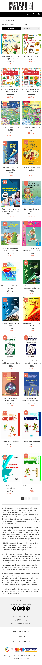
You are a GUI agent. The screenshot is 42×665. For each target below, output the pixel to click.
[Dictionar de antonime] (31, 424)
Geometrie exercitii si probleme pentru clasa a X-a (10, 362)
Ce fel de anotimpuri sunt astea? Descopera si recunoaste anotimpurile (10, 249)
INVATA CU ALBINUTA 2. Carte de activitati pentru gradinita (10, 90)
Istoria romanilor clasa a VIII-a (10, 324)
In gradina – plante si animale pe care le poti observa (10, 57)
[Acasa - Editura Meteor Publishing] (21, 6)
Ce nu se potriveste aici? (31, 210)
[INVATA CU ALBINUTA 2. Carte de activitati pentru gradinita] (10, 77)
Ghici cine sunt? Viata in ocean (10, 287)
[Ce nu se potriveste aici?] (31, 193)
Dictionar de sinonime (10, 441)
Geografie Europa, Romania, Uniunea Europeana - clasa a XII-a (31, 287)
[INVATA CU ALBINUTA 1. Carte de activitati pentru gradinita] (31, 77)
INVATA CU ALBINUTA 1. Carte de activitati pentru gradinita (31, 90)
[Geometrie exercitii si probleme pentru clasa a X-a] (10, 347)
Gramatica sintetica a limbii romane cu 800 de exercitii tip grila (10, 210)
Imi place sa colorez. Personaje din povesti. (31, 249)
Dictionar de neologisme (10, 487)
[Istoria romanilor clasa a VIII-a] (10, 309)
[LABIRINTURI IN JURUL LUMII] (10, 113)
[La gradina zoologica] (31, 44)
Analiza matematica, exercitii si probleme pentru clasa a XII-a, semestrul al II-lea (32, 362)
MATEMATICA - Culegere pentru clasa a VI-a (31, 399)
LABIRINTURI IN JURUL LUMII (10, 129)
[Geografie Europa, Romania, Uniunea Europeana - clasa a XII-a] (31, 272)
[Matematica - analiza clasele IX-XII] (31, 309)
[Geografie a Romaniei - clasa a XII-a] (10, 152)
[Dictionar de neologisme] (10, 468)
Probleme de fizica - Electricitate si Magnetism (10, 399)
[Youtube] (23, 608)
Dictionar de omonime (31, 486)
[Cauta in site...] (39, 14)
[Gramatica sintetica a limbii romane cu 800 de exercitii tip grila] (10, 193)
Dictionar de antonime (31, 441)
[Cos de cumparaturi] (33, 14)
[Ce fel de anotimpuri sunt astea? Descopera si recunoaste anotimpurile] (10, 233)
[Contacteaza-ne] (28, 14)
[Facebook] (14, 608)
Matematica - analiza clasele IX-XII (31, 324)
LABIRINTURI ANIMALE (31, 128)
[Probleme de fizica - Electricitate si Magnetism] (10, 384)
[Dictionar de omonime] (31, 468)
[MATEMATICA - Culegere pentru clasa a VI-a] (31, 384)
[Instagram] (28, 608)
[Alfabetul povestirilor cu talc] (31, 152)
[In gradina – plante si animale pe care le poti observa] (10, 44)
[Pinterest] (19, 608)
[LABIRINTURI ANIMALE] (31, 113)
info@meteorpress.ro (22, 623)
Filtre (12, 28)
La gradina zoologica (32, 56)
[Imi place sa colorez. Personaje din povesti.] (31, 233)
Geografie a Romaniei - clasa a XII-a (10, 169)
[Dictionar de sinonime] (10, 424)
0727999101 (22, 620)
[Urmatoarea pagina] (36, 498)
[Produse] (3, 15)
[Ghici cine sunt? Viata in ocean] (10, 271)
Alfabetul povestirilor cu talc (31, 169)
